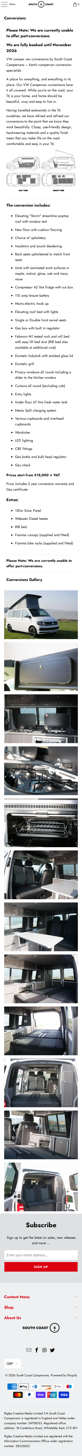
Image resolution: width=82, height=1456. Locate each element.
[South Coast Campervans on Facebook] (37, 1351)
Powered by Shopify (64, 1375)
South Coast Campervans (32, 1375)
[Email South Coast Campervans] (29, 1351)
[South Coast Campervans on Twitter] (52, 1351)
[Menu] (2, 4)
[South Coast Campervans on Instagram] (45, 1351)
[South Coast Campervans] (41, 4)
